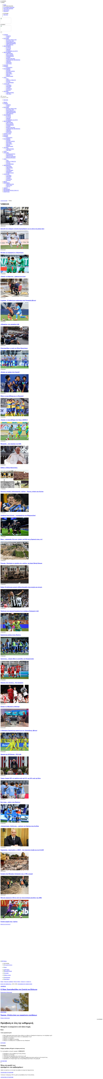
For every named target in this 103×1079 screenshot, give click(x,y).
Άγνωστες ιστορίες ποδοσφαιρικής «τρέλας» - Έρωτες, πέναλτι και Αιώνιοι (22, 491)
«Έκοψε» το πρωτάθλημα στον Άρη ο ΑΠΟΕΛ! (14, 420)
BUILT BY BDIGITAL (6, 984)
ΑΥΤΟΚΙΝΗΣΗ (10, 82)
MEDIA (5, 181)
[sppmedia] (4, 961)
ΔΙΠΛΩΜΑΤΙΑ (9, 44)
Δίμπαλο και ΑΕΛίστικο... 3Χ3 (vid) (11, 754)
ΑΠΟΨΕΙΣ (5, 91)
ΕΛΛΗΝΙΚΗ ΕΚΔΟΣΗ (8, 7)
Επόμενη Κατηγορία (5, 1018)
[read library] (6, 979)
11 (3, 924)
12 (4, 924)
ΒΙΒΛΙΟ (8, 75)
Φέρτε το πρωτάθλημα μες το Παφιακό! (12, 396)
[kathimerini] (6, 969)
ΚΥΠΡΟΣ (5, 34)
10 (2, 924)
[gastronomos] (6, 977)
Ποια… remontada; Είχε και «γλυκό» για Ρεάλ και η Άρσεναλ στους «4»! (22, 539)
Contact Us (28, 981)
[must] (5, 967)
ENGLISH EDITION (8, 8)
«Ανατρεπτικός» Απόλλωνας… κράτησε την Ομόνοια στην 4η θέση (20, 826)
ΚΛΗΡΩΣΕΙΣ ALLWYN (12, 51)
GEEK (4, 77)
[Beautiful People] (7, 971)
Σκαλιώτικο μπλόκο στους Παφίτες (11, 635)
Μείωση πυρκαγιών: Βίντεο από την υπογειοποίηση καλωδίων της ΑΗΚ (21, 897)
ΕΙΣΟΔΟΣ (5, 14)
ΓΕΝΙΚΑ (8, 169)
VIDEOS (5, 188)
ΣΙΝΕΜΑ (8, 70)
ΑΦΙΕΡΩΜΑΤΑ (7, 165)
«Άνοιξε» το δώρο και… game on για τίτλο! (13, 276)
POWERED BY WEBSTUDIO (25, 984)
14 (6, 924)
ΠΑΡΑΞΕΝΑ (9, 67)
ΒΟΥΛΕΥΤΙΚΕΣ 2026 (11, 39)
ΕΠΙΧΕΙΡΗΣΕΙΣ (10, 56)
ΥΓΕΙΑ (8, 37)
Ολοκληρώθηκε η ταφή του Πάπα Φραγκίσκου (14, 348)
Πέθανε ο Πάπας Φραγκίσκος (9, 467)
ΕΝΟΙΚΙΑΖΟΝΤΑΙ (10, 154)
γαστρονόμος (6, 9)
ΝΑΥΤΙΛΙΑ (9, 63)
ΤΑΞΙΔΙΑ (8, 87)
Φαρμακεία (5, 11)
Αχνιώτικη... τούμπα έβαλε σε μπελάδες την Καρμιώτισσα (17, 658)
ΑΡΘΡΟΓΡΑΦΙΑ (10, 92)
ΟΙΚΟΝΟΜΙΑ (9, 53)
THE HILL (8, 93)
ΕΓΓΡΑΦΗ (3, 1042)
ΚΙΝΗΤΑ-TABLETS (11, 80)
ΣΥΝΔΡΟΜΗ (4, 1061)
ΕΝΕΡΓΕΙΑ (9, 62)
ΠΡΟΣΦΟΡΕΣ (6, 189)
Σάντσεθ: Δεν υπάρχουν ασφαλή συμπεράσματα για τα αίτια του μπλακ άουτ (22, 228)
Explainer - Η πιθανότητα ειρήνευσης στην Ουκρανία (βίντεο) (18, 300)
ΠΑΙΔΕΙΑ (8, 36)
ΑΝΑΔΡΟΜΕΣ (9, 170)
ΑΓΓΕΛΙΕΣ (6, 152)
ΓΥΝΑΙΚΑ (8, 85)
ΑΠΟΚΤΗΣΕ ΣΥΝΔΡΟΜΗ (7, 1072)
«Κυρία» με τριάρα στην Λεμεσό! (10, 372)
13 (5, 924)
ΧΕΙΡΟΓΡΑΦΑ (9, 76)
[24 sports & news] (7, 964)
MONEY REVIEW (10, 58)
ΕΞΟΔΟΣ (8, 90)
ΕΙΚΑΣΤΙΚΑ (9, 73)
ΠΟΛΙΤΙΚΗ (6, 38)
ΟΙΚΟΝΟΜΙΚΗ (7, 52)
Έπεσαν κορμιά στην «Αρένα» (9, 921)
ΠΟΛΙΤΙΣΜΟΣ (6, 68)
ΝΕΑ (7, 78)
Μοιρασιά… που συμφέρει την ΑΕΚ (11, 444)
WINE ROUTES (10, 184)
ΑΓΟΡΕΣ (8, 57)
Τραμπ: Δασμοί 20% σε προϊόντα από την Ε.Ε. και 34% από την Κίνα (21, 778)
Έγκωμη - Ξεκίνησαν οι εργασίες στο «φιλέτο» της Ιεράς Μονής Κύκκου (21, 563)
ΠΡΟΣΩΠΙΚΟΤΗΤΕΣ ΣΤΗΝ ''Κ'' (11, 190)
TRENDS (8, 61)
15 (7, 924)
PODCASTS (9, 185)
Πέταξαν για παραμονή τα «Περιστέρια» (12, 252)
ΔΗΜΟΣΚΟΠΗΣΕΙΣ (11, 43)
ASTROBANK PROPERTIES (13, 59)
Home (4, 4)
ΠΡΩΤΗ (5, 102)
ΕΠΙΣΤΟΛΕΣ (6, 191)
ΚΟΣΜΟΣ (5, 66)
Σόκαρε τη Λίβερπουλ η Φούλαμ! (10, 706)
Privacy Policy (17, 981)
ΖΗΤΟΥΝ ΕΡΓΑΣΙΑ (11, 156)
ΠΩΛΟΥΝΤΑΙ (9, 155)
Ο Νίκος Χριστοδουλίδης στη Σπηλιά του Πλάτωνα (19, 989)
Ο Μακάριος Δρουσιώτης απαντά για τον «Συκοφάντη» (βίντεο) (19, 730)
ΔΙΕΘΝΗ (8, 49)
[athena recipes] (7, 975)
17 (10, 924)
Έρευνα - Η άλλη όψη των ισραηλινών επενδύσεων (19, 1015)
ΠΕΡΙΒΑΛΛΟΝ (7, 133)
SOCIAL (8, 81)
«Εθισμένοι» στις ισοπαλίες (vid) (10, 324)
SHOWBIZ (8, 86)
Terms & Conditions (8, 981)
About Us (23, 981)
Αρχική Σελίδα (4, 200)
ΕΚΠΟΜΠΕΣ (6, 182)
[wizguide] (6, 973)
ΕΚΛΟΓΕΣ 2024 (10, 41)
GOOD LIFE (6, 83)
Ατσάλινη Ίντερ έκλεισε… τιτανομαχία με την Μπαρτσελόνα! (18, 515)
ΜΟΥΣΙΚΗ (8, 72)
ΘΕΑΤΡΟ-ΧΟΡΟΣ (10, 71)
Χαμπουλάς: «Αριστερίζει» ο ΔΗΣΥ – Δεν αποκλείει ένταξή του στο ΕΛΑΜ (22, 850)
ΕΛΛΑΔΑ (8, 48)
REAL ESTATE (9, 54)
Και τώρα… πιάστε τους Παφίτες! (10, 802)
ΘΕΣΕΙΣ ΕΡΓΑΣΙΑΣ (10, 157)
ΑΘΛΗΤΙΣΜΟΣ (7, 46)
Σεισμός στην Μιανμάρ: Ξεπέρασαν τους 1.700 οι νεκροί (17, 874)
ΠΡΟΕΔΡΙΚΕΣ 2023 (11, 42)
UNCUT (8, 186)
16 (8, 924)
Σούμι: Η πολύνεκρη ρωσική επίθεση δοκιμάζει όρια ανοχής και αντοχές (21, 587)
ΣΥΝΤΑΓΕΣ (9, 88)
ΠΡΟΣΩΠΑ (9, 171)
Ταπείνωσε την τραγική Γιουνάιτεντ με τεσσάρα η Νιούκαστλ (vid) (20, 611)
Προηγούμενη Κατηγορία (6, 992)
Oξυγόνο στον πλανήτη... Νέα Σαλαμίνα (12, 682)
